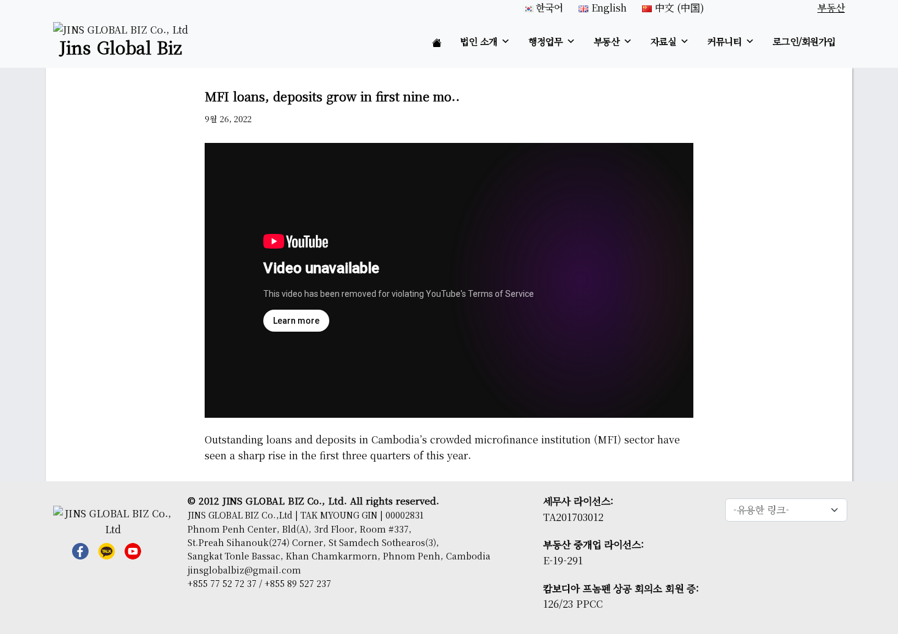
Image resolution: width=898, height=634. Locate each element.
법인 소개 (478, 41)
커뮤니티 (724, 41)
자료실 (663, 41)
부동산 (606, 41)
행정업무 (545, 41)
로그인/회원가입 (804, 41)
